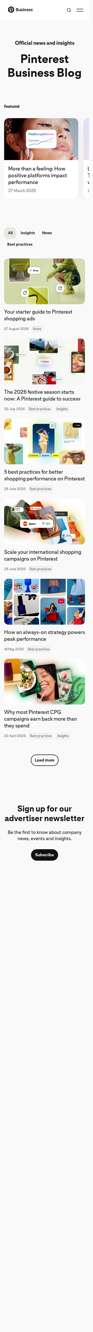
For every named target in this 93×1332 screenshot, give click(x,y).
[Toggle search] (69, 10)
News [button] (47, 233)
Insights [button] (28, 233)
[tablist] (44, 158)
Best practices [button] (20, 244)
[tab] (43, 158)
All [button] (10, 233)
